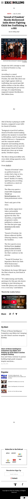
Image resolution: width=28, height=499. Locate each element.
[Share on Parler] (10, 314)
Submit (14, 478)
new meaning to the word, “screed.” (13, 226)
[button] (2, 3)
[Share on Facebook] (7, 314)
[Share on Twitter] (8, 314)
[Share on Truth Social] (16, 314)
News (9, 14)
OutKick (8, 165)
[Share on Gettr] (13, 314)
